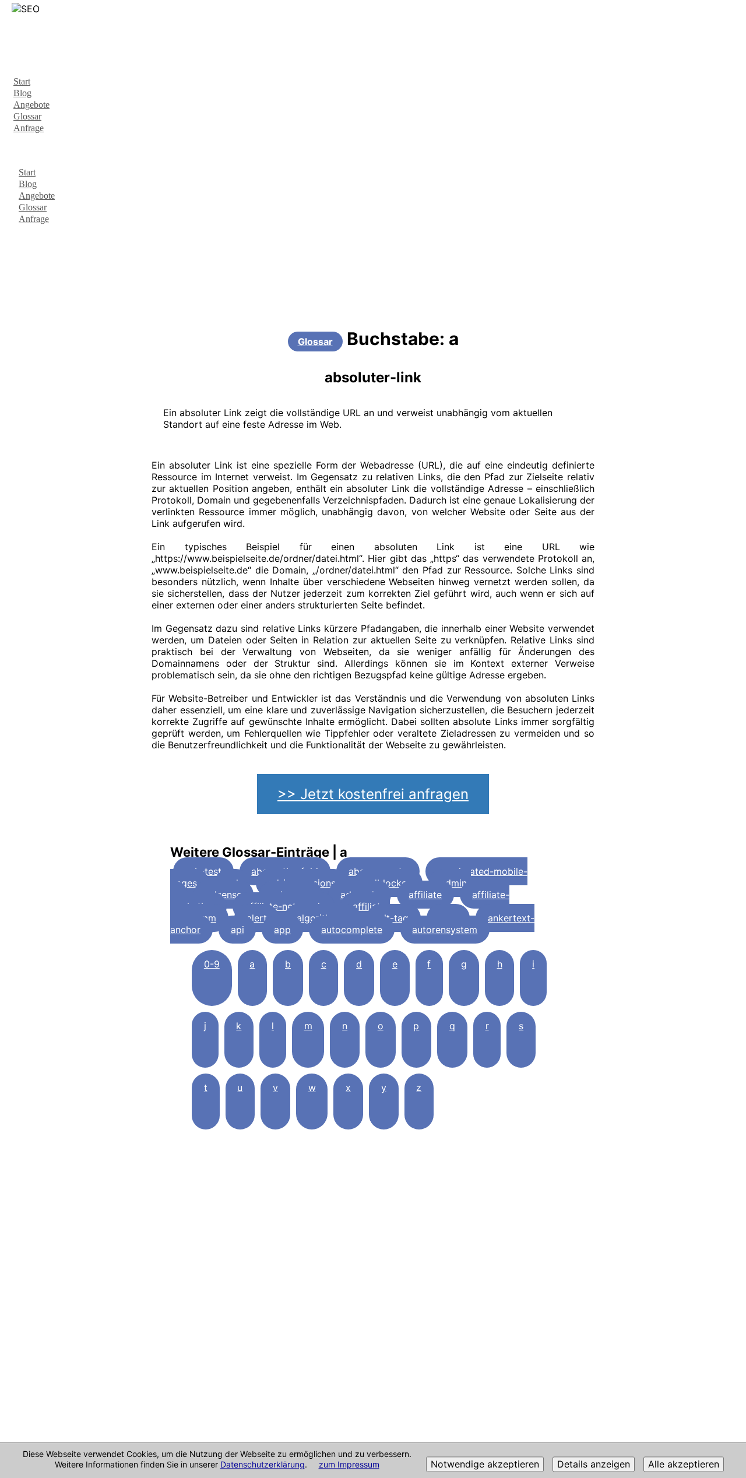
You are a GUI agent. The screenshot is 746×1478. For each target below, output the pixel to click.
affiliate (425, 894)
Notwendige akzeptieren (485, 1464)
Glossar (27, 116)
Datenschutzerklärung (262, 1465)
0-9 (212, 964)
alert (257, 918)
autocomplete (351, 929)
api (237, 929)
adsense (224, 894)
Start (21, 81)
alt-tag (394, 918)
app (282, 929)
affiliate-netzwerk (284, 906)
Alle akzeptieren (683, 1464)
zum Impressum (349, 1465)
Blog (22, 93)
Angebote (31, 105)
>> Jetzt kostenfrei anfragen (373, 794)
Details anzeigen (593, 1464)
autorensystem (444, 929)
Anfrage (28, 128)
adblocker (388, 883)
